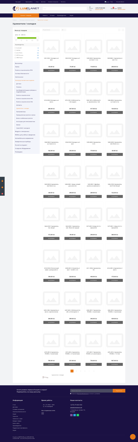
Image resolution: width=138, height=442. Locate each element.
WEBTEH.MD (21, 437)
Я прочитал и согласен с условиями (85, 393)
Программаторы (21, 111)
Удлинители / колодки (22, 108)
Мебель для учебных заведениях (25, 135)
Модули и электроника (22, 131)
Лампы (17, 67)
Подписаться (119, 390)
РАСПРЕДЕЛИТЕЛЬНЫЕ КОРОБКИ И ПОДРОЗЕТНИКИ (26, 91)
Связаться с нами (17, 418)
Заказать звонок (99, 9)
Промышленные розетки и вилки (25, 115)
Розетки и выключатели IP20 (24, 98)
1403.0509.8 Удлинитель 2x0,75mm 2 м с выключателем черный (51, 185)
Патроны (18, 87)
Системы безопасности (22, 73)
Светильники (19, 77)
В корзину (51, 70)
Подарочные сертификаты (20, 428)
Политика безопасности (82, 393)
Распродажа (18, 152)
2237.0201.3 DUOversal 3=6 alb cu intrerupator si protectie (72, 311)
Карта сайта (16, 423)
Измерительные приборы (23, 141)
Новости (45, 15)
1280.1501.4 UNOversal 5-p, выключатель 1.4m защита (93, 101)
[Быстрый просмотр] (58, 40)
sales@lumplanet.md (76, 407)
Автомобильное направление (24, 138)
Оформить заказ (121, 9)
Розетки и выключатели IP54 (24, 70)
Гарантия (15, 416)
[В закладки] (122, 36)
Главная (15, 20)
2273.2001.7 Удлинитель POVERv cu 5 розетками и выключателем (93, 353)
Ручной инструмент (21, 145)
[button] (18, 2)
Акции (71, 15)
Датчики (18, 83)
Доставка (43, 1)
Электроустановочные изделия (27, 20)
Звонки (18, 125)
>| (93, 371)
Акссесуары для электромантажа (25, 121)
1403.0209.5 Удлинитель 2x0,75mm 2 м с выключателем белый (115, 143)
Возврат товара (17, 421)
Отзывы (52, 15)
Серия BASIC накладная (23, 128)
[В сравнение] (58, 38)
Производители (61, 15)
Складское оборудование (23, 148)
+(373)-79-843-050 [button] (76, 405)
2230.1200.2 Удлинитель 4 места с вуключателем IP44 (51, 311)
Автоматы (19, 105)
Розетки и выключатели (23, 95)
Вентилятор (18, 63)
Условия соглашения (53, 1)
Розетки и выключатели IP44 (24, 102)
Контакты (63, 1)
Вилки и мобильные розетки (24, 118)
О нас (37, 1)
